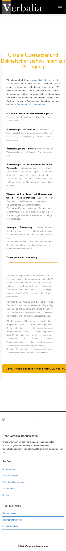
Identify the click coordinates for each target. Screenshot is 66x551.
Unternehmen (8, 468)
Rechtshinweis (9, 513)
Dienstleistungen (10, 475)
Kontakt (6, 495)
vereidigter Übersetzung (45, 79)
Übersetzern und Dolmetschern (31, 104)
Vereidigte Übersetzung (13, 481)
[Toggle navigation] (60, 6)
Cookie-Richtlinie (10, 526)
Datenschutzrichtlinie (12, 519)
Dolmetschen (12, 83)
